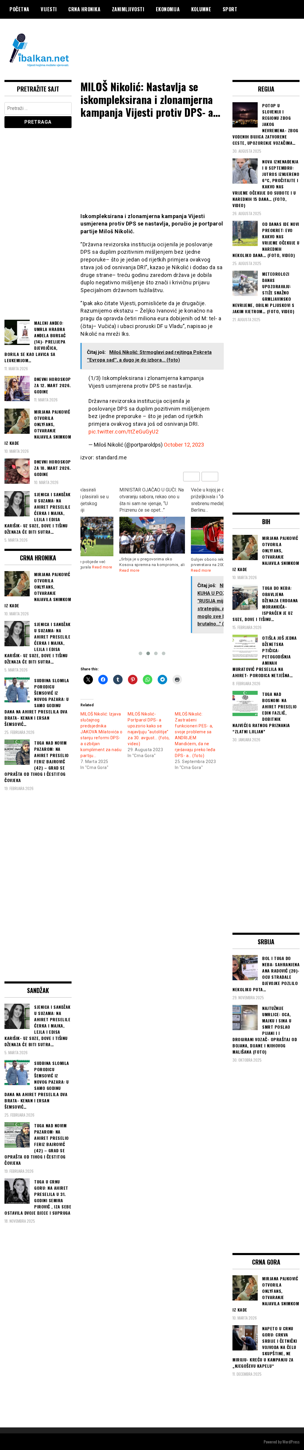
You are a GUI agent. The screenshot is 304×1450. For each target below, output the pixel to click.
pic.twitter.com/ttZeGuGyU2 (123, 431)
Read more (81, 570)
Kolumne (201, 9)
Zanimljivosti (128, 9)
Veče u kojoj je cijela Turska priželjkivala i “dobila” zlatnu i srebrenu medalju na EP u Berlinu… (172, 500)
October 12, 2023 (184, 445)
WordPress (291, 1441)
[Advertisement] (191, 42)
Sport (230, 9)
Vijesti (49, 9)
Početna (19, 9)
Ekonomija (168, 9)
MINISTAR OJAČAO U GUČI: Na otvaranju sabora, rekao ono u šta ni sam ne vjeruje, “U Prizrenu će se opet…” (103, 500)
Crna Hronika (84, 9)
